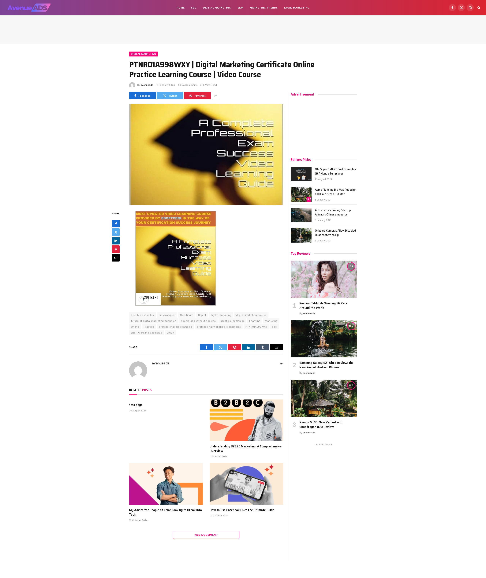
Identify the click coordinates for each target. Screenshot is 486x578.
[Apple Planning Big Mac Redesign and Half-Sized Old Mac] (301, 194)
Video (170, 332)
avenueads (147, 85)
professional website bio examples (219, 326)
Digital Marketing (217, 7)
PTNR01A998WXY (256, 326)
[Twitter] (116, 232)
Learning (254, 320)
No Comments (189, 85)
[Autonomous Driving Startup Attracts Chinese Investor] (301, 215)
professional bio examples (175, 326)
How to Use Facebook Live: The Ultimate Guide (242, 510)
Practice (149, 326)
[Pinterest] (116, 249)
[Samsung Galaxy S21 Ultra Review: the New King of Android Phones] (324, 338)
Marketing (271, 320)
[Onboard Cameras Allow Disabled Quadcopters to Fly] (301, 235)
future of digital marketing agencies (153, 320)
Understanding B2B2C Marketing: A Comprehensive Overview (246, 448)
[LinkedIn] (116, 240)
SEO (193, 7)
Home (181, 7)
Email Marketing (296, 7)
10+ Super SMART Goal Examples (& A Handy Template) (335, 171)
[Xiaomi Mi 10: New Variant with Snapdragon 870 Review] (324, 398)
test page (136, 405)
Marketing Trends (264, 7)
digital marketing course (251, 314)
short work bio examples (146, 332)
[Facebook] (116, 223)
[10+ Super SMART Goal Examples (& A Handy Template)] (301, 174)
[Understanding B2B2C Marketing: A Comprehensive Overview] (246, 420)
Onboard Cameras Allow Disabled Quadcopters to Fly (335, 233)
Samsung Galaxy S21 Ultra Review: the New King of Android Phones (326, 365)
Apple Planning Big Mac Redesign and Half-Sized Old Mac (335, 192)
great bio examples (232, 320)
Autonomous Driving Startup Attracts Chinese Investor (333, 212)
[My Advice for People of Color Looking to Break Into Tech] (166, 483)
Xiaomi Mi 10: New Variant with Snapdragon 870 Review (321, 424)
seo (274, 326)
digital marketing (221, 314)
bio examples (167, 314)
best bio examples (142, 314)
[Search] (478, 7)
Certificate (186, 314)
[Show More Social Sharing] (215, 95)
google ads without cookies (198, 320)
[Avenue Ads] (29, 7)
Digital (202, 314)
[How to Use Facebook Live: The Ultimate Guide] (246, 483)
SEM (240, 7)
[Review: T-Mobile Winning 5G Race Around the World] (324, 279)
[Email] (116, 257)
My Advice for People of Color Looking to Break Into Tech (165, 512)
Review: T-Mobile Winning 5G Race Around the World (323, 305)
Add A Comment (206, 534)
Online (135, 326)
